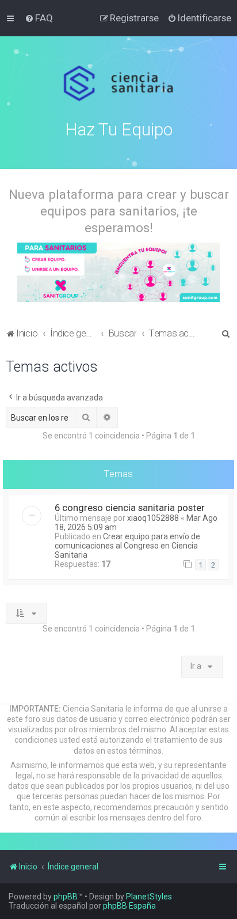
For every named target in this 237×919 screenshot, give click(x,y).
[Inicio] (119, 83)
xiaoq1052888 (153, 518)
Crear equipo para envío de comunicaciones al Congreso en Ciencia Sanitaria (127, 545)
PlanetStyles (149, 896)
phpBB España (129, 905)
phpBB (65, 896)
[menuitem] (39, 18)
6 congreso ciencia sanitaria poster (130, 507)
